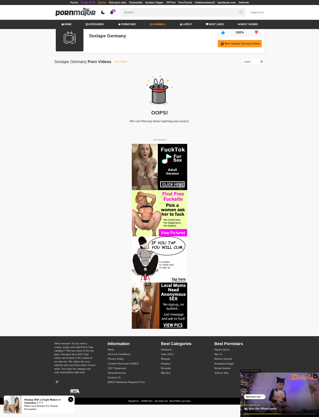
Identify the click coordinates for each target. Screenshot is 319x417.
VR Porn (171, 2)
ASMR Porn (147, 401)
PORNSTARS (128, 24)
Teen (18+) (167, 354)
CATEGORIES (96, 24)
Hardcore (166, 349)
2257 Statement (117, 368)
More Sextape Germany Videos (242, 43)
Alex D (218, 354)
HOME (68, 24)
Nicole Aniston (222, 368)
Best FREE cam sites (180, 401)
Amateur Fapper (154, 2)
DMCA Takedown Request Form (126, 382)
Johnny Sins (221, 372)
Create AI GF (88, 2)
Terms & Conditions (119, 354)
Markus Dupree (223, 358)
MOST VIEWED (249, 24)
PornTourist (185, 2)
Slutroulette (135, 2)
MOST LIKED (216, 24)
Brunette (166, 368)
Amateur (166, 363)
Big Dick (165, 372)
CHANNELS (159, 24)
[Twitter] (57, 382)
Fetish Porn (257, 12)
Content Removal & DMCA (123, 363)
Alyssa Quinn (222, 349)
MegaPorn (133, 401)
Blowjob (165, 358)
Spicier (102, 2)
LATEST (187, 24)
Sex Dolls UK (161, 401)
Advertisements (117, 372)
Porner (74, 2)
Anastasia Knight (224, 363)
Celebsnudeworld (205, 2)
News (111, 349)
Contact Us (114, 377)
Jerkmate (244, 2)
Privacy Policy (116, 358)
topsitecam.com (226, 2)
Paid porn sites (117, 2)
